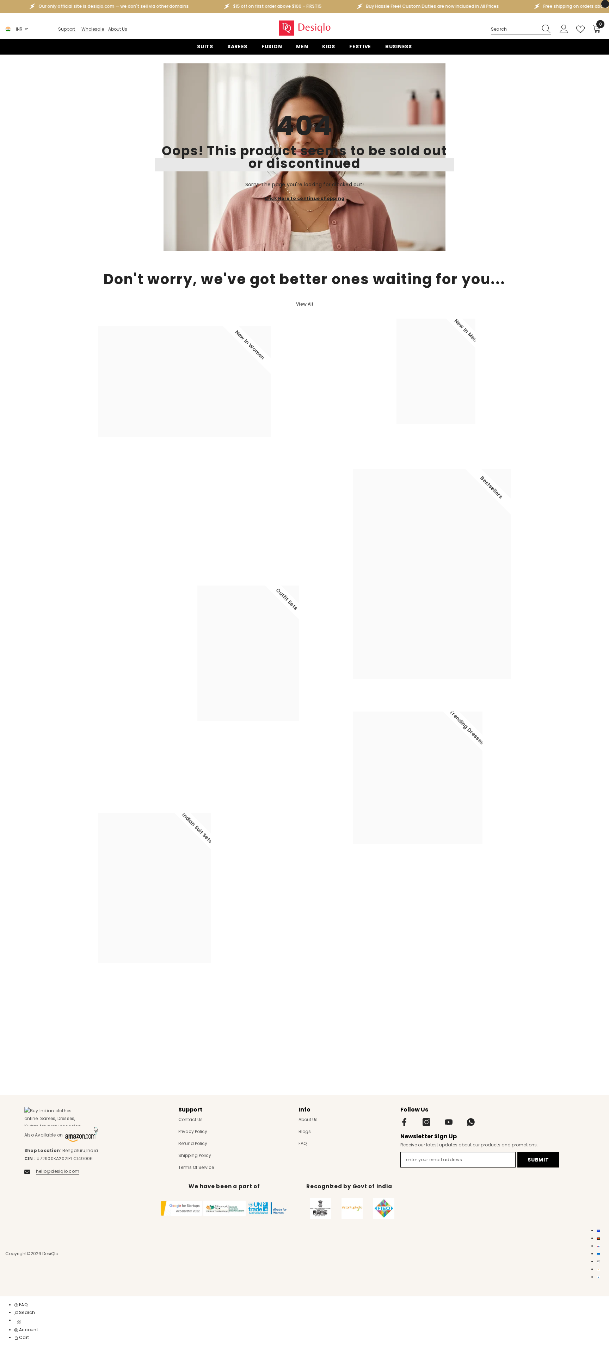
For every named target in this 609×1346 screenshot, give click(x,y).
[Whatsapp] (470, 1122)
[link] (24, 1312)
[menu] (18, 1321)
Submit (538, 1159)
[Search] (521, 29)
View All (304, 304)
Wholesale (92, 29)
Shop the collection (125, 467)
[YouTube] (448, 1122)
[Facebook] (404, 1122)
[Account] (564, 29)
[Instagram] (426, 1122)
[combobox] (514, 29)
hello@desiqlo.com (57, 1171)
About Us (117, 29)
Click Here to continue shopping (304, 198)
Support (67, 29)
